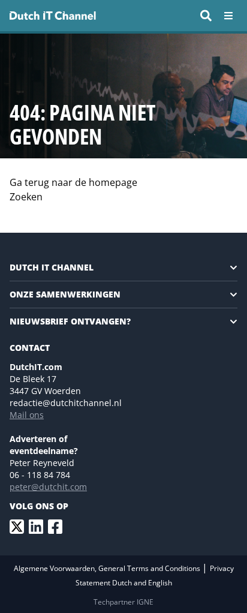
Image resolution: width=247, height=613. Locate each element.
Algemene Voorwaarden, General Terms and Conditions (108, 568)
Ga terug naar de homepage (73, 182)
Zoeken (26, 196)
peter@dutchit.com (48, 486)
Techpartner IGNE (123, 602)
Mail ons (27, 414)
